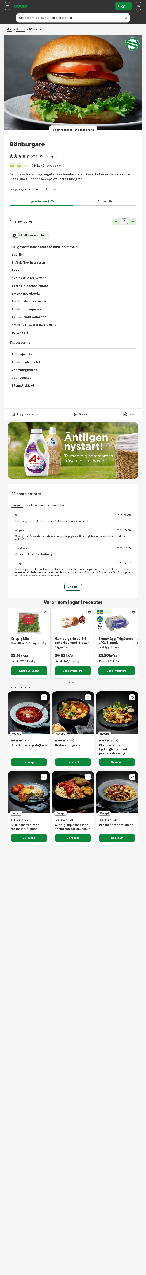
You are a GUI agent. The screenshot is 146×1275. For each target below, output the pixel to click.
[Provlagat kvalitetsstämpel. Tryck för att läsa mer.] (132, 44)
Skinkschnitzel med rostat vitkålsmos (25, 827)
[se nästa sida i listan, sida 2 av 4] (137, 643)
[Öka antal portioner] (132, 221)
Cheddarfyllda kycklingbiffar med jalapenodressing (113, 749)
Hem (9, 29)
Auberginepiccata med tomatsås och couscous (72, 827)
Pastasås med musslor (116, 825)
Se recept (28, 762)
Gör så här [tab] (104, 201)
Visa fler (73, 586)
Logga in (123, 6)
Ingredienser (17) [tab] (41, 201)
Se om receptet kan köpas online (73, 130)
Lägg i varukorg (29, 671)
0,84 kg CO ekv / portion (46, 165)
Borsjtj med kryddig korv (29, 745)
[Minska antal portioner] (116, 221)
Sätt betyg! (47, 156)
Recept (20, 29)
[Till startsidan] (20, 6)
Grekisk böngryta (67, 745)
